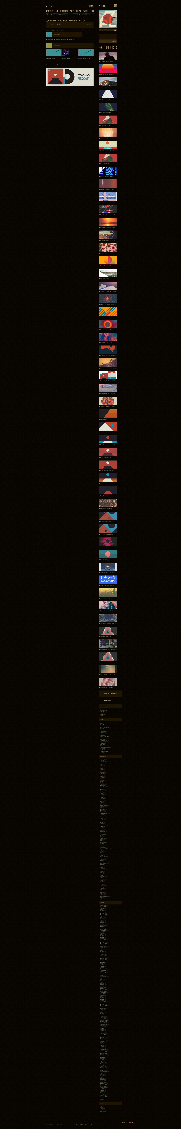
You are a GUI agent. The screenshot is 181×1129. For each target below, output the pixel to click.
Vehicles (102, 888)
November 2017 (103, 928)
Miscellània (102, 834)
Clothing (101, 776)
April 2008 (102, 1078)
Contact (78, 11)
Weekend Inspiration (104, 896)
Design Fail (102, 785)
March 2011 (102, 1032)
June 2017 (102, 934)
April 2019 (102, 912)
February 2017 (103, 939)
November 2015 (103, 958)
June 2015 (102, 964)
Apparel (101, 765)
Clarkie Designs (103, 724)
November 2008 (103, 1069)
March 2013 (102, 1000)
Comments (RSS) (89, 1124)
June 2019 (102, 909)
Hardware (102, 810)
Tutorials (102, 883)
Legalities (102, 829)
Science (101, 867)
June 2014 (102, 980)
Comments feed (103, 1110)
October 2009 (103, 1054)
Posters (101, 851)
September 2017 (103, 930)
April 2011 (102, 1030)
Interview (102, 819)
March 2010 (102, 1048)
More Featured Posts (110, 693)
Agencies (102, 760)
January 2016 (103, 955)
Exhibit (101, 793)
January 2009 (103, 1066)
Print (101, 852)
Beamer (101, 715)
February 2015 (103, 970)
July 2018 (102, 917)
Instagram (102, 815)
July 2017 (102, 933)
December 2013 (103, 988)
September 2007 (103, 1087)
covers (101, 781)
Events (101, 792)
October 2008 (103, 1070)
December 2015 (103, 957)
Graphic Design (103, 805)
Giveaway (102, 803)
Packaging (102, 843)
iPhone (101, 822)
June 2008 (102, 1075)
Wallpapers (102, 891)
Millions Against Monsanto (105, 747)
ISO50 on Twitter (103, 732)
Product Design (103, 856)
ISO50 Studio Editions (104, 736)
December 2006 (103, 1096)
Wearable (102, 892)
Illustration (102, 811)
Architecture (102, 767)
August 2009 (102, 1057)
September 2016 (103, 946)
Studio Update (103, 876)
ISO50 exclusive (103, 825)
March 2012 (102, 1016)
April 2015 (102, 967)
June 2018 (102, 918)
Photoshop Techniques (105, 848)
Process (101, 854)
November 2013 (103, 989)
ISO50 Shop (102, 735)
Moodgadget (102, 748)
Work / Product (128, 1122)
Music (101, 839)
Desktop (102, 788)
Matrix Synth (102, 743)
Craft (101, 782)
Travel (101, 880)
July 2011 (102, 1026)
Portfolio (49, 11)
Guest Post (102, 806)
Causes (101, 774)
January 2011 (103, 1034)
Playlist (108, 5)
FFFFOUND (102, 726)
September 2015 (103, 960)
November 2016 (103, 943)
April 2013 (102, 999)
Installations (102, 817)
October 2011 (103, 1022)
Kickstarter (102, 826)
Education (102, 790)
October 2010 (103, 1038)
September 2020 (103, 905)
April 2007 (102, 1091)
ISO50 (101, 823)
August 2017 (102, 931)
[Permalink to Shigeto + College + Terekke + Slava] (65, 21)
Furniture (102, 800)
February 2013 (103, 1001)
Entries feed (102, 1108)
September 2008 (103, 1071)
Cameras (102, 773)
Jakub (58, 24)
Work (101, 897)
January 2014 (103, 987)
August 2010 (102, 1041)
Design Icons (103, 786)
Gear (101, 802)
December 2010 (103, 1036)
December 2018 (103, 913)
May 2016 (102, 951)
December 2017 (103, 926)
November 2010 (103, 1037)
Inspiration (102, 814)
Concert (101, 778)
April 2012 (102, 1015)
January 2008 (103, 1082)
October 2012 (103, 1007)
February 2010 (103, 1049)
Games (101, 801)
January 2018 (103, 925)
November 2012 (103, 1005)
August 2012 (102, 1009)
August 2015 (102, 962)
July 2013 (102, 995)
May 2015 (102, 966)
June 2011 (102, 1028)
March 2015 (102, 968)
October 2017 (103, 929)
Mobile (101, 836)
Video (101, 889)
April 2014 (102, 983)
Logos (101, 830)
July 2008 (102, 1074)
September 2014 (103, 976)
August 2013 (102, 993)
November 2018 (103, 914)
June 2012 (102, 1012)
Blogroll (101, 769)
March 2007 (102, 1092)
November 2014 (103, 974)
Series (101, 868)
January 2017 (103, 941)
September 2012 (103, 1008)
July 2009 (102, 1058)
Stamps (101, 875)
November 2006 (103, 1098)
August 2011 (102, 1025)
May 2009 (102, 1061)
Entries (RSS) (79, 1124)
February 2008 (103, 1080)
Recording (102, 864)
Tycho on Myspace (104, 751)
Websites (102, 894)
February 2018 (103, 924)
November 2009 (103, 1053)
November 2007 (103, 1084)
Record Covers (103, 863)
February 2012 (103, 1017)
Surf (101, 877)
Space (101, 873)
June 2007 (102, 1088)
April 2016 (102, 953)
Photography (102, 846)
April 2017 (102, 937)
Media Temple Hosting (108, 700)
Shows (101, 871)
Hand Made (102, 809)
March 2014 (102, 984)
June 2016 (102, 950)
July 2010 (102, 1042)
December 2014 (103, 972)
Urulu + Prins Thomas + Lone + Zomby (84, 14)
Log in (101, 1107)
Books (101, 771)
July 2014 (102, 979)
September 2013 (103, 992)
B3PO (101, 723)
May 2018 (102, 920)
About (72, 11)
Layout (101, 827)
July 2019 (102, 908)
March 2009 (102, 1063)
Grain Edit (102, 728)
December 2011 (103, 1020)
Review (101, 865)
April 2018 (102, 921)
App (101, 764)
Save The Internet (104, 749)
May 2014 (102, 982)
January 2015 (103, 971)
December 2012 (103, 1004)
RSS (91, 6)
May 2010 (102, 1045)
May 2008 (102, 1077)
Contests (102, 780)
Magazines (102, 831)
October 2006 (103, 1099)
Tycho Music (64, 11)
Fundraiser (102, 798)
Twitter (85, 11)
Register (102, 1106)
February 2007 (103, 1094)
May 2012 (102, 1013)
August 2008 (102, 1073)
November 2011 (103, 1021)
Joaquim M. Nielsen (104, 738)
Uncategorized (103, 887)
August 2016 (102, 947)
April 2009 (102, 1062)
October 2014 (103, 975)
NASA (101, 840)
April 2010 (102, 1046)
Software (102, 872)
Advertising (102, 759)
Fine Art (101, 797)
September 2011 (103, 1024)
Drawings (102, 789)
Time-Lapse (102, 879)
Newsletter (102, 842)
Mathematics (103, 833)
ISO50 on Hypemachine (105, 730)
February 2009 (103, 1065)
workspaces (102, 898)
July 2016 (102, 949)
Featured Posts (108, 47)
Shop (56, 11)
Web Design (102, 893)
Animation (102, 763)
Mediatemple (102, 744)
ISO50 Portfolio (103, 734)
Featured (102, 794)
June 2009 (102, 1059)
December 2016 (103, 942)
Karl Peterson (103, 739)
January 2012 (103, 1018)
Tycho (101, 884)
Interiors (101, 818)
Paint (101, 844)
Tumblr (101, 881)
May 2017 (102, 935)
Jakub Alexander (103, 710)
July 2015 (102, 963)
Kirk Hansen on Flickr (104, 740)
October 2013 (103, 991)
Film (101, 796)
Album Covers (103, 761)
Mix (100, 835)
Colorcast (102, 777)
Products (102, 858)
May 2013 (102, 997)
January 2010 (103, 1050)
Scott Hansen (103, 708)
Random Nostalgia (104, 862)
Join (92, 11)
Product (101, 855)
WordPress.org (103, 1111)
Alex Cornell (102, 711)
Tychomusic (102, 752)
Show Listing (102, 869)
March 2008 (102, 1079)
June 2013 (102, 996)
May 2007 (102, 1090)
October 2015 (103, 959)
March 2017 (102, 938)
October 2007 (103, 1086)
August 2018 (102, 916)
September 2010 (103, 1040)
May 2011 (102, 1029)
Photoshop (102, 847)
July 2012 (102, 1011)
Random (102, 860)
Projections (102, 859)
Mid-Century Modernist (105, 745)
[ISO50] (51, 6)
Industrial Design (103, 813)
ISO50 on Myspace (104, 731)
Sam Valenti (102, 714)
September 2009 (103, 1055)
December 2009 (103, 1051)
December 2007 (103, 1083)
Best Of (101, 768)
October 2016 (103, 945)
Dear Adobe (102, 784)
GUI (101, 807)
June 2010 (102, 1044)
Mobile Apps (102, 838)
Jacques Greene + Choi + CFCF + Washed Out (57, 14)
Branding (102, 772)
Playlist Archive (108, 30)
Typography (102, 885)
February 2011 (103, 1033)
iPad (101, 821)
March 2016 (102, 954)
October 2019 (103, 906)
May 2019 (102, 910)
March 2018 (102, 922)
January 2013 (103, 1003)
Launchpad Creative (104, 741)
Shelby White (103, 712)
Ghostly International (104, 727)
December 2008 (103, 1067)
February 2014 (103, 986)
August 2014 (102, 978)
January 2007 (103, 1095)
